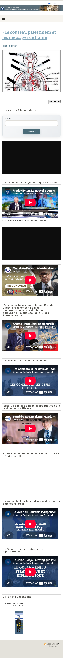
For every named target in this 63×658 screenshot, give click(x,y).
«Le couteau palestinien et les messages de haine (29, 35)
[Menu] (3, 18)
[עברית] (54, 3)
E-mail (8, 119)
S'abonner (31, 132)
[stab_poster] (31, 71)
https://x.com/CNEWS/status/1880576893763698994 (25, 220)
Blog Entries (52, 644)
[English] (49, 3)
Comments (54, 646)
